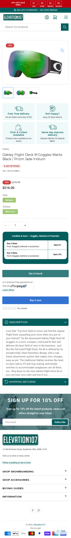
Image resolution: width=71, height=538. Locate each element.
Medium (9, 200)
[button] (9, 308)
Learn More (8, 290)
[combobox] (35, 27)
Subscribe (59, 422)
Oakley (5, 149)
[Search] (64, 27)
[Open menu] (66, 17)
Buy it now (35, 300)
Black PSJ (10, 211)
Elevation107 (39, 524)
